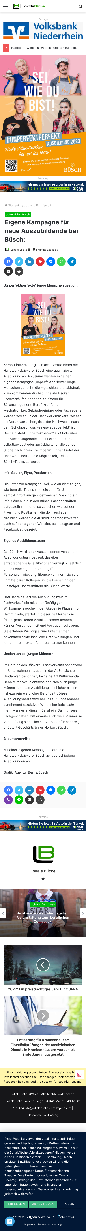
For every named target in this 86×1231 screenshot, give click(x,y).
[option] (43, 913)
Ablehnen (16, 1204)
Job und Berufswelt (37, 205)
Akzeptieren (43, 1204)
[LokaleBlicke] (28, 6)
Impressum (63, 1108)
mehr (69, 1204)
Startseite (14, 205)
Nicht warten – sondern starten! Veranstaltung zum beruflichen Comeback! (43, 917)
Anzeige (43, 19)
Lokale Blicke (18, 249)
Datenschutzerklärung (43, 1115)
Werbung (43, 178)
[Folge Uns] (79, 1074)
